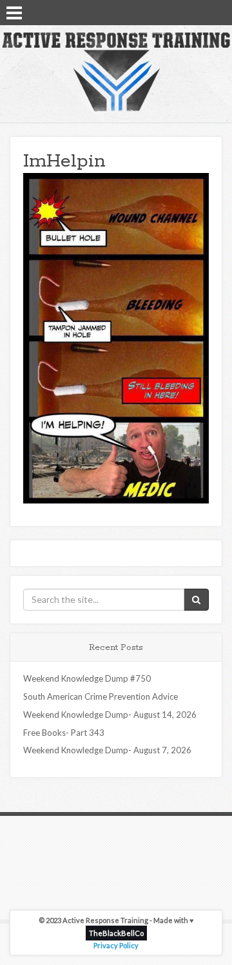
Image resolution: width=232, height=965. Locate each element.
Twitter (200, 11)
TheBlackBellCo (116, 933)
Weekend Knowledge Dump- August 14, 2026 (110, 714)
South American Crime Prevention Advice (100, 696)
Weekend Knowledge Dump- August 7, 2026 (107, 750)
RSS (217, 11)
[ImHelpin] (116, 337)
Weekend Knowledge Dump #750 (87, 678)
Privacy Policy (116, 945)
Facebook (183, 11)
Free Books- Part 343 (63, 732)
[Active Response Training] (116, 71)
